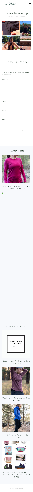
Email (4, 110)
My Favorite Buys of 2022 (16, 326)
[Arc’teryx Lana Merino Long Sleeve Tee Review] (16, 169)
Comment (5, 79)
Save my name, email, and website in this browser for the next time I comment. (15, 132)
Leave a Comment (20, 16)
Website (4, 119)
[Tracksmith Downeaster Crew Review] (16, 381)
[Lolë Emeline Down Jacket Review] (16, 418)
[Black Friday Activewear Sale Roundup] (16, 344)
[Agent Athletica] (11, 5)
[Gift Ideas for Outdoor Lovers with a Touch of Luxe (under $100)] (16, 455)
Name (4, 101)
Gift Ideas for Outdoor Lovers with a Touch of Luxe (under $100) (16, 474)
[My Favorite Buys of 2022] (16, 258)
